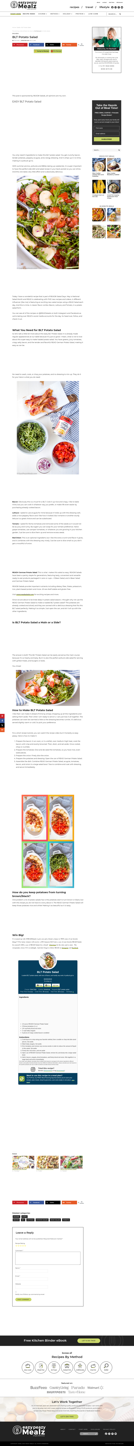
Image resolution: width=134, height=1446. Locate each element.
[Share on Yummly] (2, 730)
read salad (55, 1220)
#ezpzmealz (60, 1070)
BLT (23, 1220)
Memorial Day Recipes (19, 1169)
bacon (16, 1220)
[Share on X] (2, 725)
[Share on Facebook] (2, 720)
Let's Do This (67, 1416)
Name (17, 1268)
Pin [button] (48, 985)
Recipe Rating (20, 1243)
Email (17, 1276)
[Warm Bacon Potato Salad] (47, 1162)
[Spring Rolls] (114, 232)
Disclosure (95, 1429)
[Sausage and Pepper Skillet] (99, 215)
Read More (110, 66)
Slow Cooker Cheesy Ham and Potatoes (98, 174)
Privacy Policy (109, 1429)
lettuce (30, 1220)
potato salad (42, 1220)
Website (18, 1284)
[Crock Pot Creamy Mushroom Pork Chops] (114, 187)
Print (40, 985)
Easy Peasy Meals (23, 5)
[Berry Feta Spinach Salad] (71, 1162)
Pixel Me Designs (118, 1443)
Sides (24, 1216)
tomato (66, 1220)
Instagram (65, 948)
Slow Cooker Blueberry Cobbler (113, 174)
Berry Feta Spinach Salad (68, 1169)
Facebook (75, 948)
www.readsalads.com (25, 595)
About (63, 1429)
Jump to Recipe (43, 51)
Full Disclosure (37, 31)
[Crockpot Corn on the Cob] (99, 187)
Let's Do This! (89, 1341)
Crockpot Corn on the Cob (98, 195)
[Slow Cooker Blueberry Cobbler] (114, 165)
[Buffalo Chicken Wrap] (114, 215)
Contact (72, 1429)
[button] (44, 979)
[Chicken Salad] (99, 232)
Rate (56, 985)
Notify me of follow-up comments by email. (30, 1294)
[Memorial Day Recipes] (23, 1162)
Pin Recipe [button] (57, 51)
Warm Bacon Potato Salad (44, 1169)
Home (14, 27)
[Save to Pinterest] (2, 716)
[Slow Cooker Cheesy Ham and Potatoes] (99, 165)
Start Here (83, 1429)
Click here (52, 945)
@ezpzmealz (48, 1070)
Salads (18, 27)
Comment (19, 1250)
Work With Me (106, 69)
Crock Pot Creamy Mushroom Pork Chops (113, 196)
